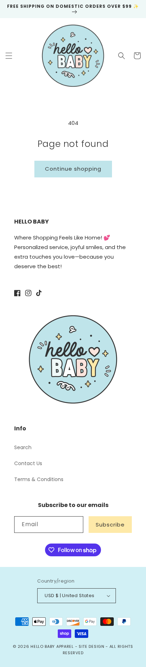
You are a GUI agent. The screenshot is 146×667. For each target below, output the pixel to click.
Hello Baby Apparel (52, 646)
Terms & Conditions (38, 479)
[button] (9, 56)
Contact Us (28, 463)
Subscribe (110, 524)
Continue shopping (73, 168)
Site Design (92, 646)
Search (23, 447)
